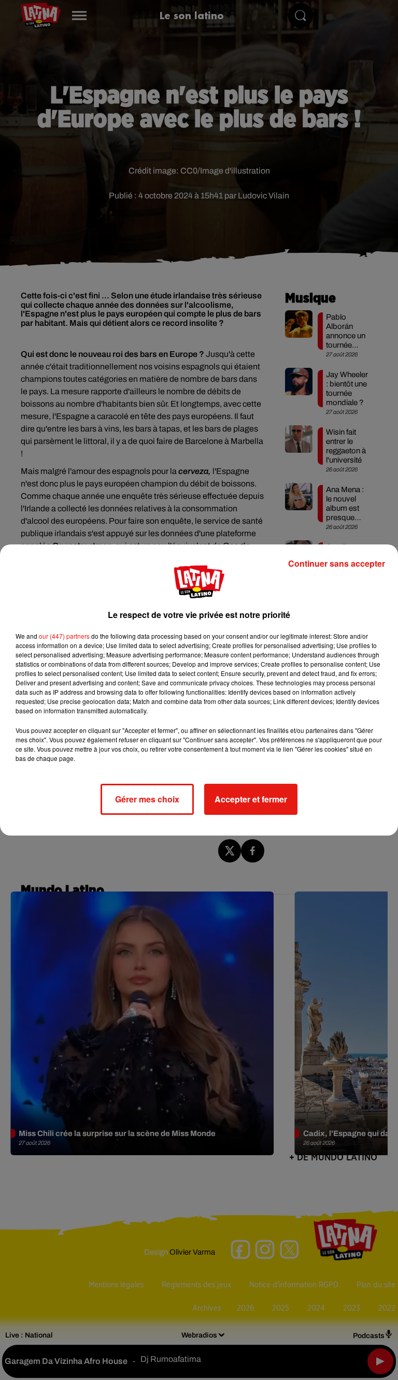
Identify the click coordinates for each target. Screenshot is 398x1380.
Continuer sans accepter (336, 563)
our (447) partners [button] (64, 635)
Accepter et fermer (251, 799)
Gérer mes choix (147, 799)
